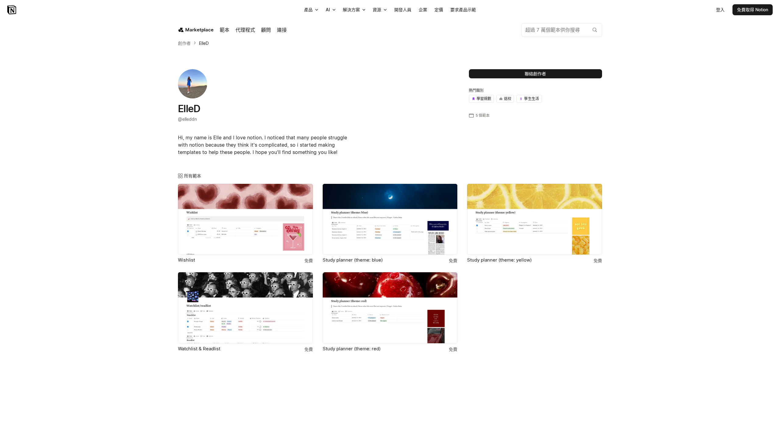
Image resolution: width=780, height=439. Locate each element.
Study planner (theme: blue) (353, 260)
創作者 (184, 43)
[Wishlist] (245, 219)
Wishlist (186, 260)
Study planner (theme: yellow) (499, 260)
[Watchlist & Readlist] (245, 307)
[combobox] (561, 30)
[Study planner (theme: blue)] (390, 219)
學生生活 (531, 98)
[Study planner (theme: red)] (390, 307)
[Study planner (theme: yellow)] (534, 219)
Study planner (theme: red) (352, 349)
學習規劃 (484, 98)
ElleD (204, 43)
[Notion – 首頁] (12, 10)
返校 (507, 98)
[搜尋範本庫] (594, 30)
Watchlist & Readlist (199, 349)
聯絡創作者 (535, 73)
